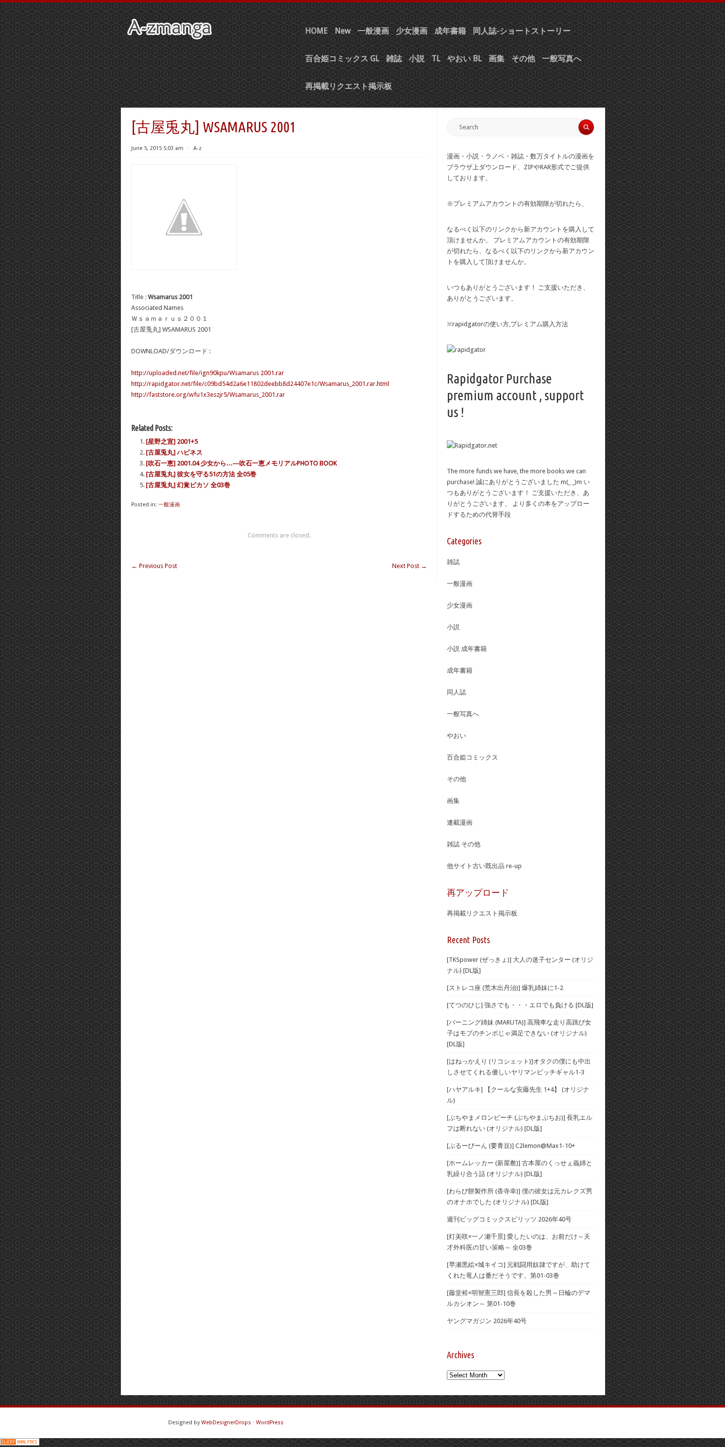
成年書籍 (450, 31)
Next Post (409, 566)
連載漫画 (459, 822)
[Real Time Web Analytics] (19, 1443)
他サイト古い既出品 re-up (484, 866)
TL (436, 58)
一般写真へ (561, 58)
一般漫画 (373, 31)
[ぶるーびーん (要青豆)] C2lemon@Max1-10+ (511, 1145)
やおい (456, 735)
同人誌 (456, 692)
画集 (497, 58)
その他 (523, 58)
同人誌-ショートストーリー (522, 31)
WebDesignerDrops (226, 1422)
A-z (197, 148)
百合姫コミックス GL (342, 58)
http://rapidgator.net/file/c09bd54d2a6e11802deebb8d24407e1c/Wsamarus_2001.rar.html (260, 383)
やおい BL (464, 58)
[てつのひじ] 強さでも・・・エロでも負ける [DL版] (520, 1005)
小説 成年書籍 (467, 648)
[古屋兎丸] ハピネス (174, 452)
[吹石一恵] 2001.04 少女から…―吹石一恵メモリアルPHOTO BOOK (241, 463)
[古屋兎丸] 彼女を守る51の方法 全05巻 (201, 474)
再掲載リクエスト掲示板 (348, 86)
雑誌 (394, 58)
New (343, 31)
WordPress (270, 1422)
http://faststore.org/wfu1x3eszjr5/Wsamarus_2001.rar (208, 394)
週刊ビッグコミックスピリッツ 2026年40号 (509, 1219)
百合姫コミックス (472, 757)
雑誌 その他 (463, 844)
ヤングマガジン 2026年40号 (487, 1321)
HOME (316, 31)
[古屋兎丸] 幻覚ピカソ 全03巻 (188, 485)
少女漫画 (412, 31)
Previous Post (154, 566)
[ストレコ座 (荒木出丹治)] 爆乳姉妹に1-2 (505, 987)
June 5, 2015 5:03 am (157, 148)
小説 (417, 58)
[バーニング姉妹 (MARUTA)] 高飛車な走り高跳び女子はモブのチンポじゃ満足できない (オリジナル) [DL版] (519, 1033)
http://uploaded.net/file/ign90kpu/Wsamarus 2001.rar (207, 373)
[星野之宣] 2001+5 (172, 441)
